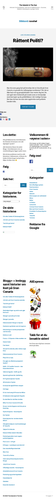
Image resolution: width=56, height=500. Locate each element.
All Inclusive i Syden (9, 382)
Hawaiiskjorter (7, 478)
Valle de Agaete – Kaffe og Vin (12, 372)
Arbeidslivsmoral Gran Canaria (12, 471)
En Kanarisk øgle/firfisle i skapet (13, 385)
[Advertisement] (36, 254)
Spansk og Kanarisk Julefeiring (12, 375)
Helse (31, 191)
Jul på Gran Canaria (9, 464)
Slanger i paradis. (8, 319)
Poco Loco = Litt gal (9, 441)
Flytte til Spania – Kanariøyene (12, 411)
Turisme (32, 218)
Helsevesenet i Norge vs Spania (13, 322)
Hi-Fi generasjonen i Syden (11, 378)
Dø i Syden (6, 415)
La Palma (32, 202)
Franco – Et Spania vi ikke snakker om (14, 338)
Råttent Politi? (28, 40)
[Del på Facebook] (1, 119)
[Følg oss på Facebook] (1, 114)
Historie (31, 193)
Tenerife (32, 215)
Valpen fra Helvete (9, 429)
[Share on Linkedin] (9, 119)
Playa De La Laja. (8, 357)
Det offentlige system (36, 185)
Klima (31, 198)
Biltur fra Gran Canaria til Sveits (13, 403)
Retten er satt (7, 335)
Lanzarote (32, 204)
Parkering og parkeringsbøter (12, 474)
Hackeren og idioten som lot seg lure (14, 326)
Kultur (31, 200)
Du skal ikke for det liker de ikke (13, 399)
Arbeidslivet (33, 182)
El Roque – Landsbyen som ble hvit (13, 445)
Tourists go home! (8, 223)
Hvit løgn (6, 389)
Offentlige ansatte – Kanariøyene (13, 467)
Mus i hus (6, 452)
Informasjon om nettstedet (37, 196)
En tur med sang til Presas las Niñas (14, 392)
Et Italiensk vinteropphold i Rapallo (14, 396)
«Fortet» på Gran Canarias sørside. (14, 220)
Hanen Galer (7, 342)
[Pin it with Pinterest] (6, 119)
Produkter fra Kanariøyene (37, 211)
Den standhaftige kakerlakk (11, 448)
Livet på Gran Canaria (28, 35)
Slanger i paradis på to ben (11, 316)
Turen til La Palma (8, 455)
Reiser (31, 213)
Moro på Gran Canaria (36, 209)
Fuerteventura (33, 187)
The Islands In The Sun (28, 5)
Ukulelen (5, 481)
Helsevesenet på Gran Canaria (12, 354)
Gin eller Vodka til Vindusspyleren (13, 216)
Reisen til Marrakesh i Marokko (12, 433)
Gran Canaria (33, 189)
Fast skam (6, 345)
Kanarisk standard (9, 485)
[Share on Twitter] (4, 119)
